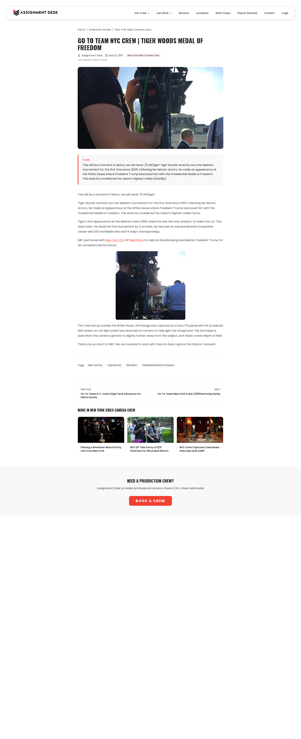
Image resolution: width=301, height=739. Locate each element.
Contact (269, 13)
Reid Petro (137, 240)
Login (285, 13)
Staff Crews (222, 13)
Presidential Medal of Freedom (158, 365)
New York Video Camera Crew (133, 29)
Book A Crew (150, 500)
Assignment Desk (92, 55)
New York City (115, 240)
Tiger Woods (114, 365)
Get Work (163, 13)
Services (184, 13)
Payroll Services (247, 13)
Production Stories (100, 29)
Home (81, 29)
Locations (202, 13)
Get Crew (140, 13)
